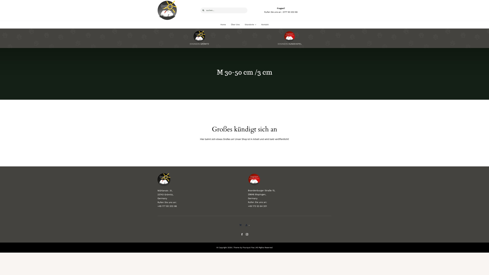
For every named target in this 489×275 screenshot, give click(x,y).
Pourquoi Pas (248, 247)
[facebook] (242, 234)
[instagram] (247, 234)
